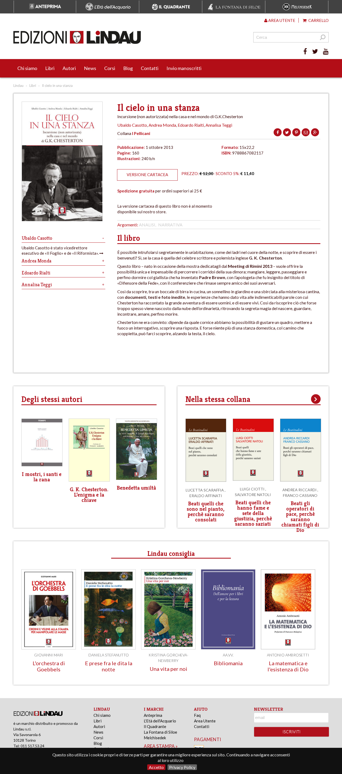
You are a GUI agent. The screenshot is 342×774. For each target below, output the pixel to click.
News (90, 68)
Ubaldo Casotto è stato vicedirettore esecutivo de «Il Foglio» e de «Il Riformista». (60, 250)
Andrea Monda (162, 124)
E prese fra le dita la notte (108, 666)
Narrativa (170, 224)
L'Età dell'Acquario (160, 720)
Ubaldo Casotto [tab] (37, 238)
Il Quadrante (155, 726)
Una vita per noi (168, 668)
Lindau (18, 85)
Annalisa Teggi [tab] (37, 284)
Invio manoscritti (183, 68)
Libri (50, 68)
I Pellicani (141, 133)
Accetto (156, 767)
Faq (197, 715)
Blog (128, 68)
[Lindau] (116, 37)
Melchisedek (155, 737)
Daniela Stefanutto (108, 655)
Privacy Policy (182, 767)
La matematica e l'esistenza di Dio (288, 666)
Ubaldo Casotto (132, 124)
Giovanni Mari (48, 655)
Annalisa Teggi (218, 124)
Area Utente (205, 720)
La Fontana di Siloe (160, 732)
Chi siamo (27, 68)
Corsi (109, 68)
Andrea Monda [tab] (36, 261)
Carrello (318, 20)
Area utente (281, 20)
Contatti (149, 68)
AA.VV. (228, 655)
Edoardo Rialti (191, 124)
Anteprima (153, 715)
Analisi (147, 224)
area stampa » (161, 746)
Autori (69, 68)
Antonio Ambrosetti (288, 655)
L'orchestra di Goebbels (49, 666)
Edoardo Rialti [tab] (36, 273)
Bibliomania (228, 663)
